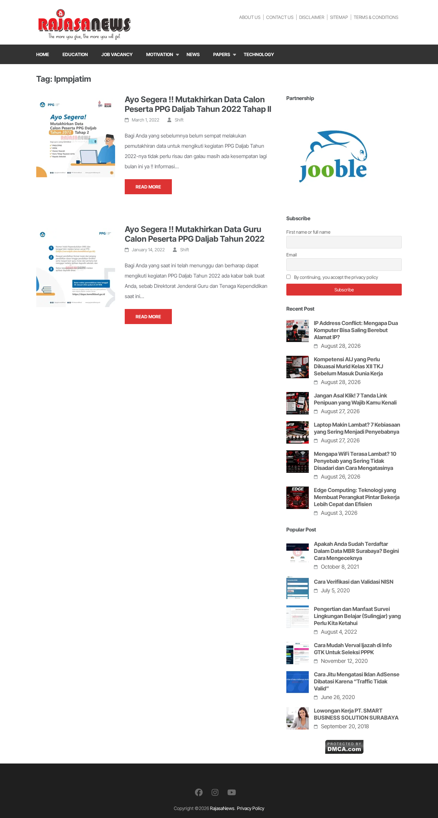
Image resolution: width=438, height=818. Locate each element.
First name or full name (308, 232)
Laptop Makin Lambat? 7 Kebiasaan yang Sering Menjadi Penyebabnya (357, 428)
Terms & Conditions (376, 17)
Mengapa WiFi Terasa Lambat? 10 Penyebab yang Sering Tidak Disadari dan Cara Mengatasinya (355, 461)
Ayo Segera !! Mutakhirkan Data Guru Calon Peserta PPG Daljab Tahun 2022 (195, 234)
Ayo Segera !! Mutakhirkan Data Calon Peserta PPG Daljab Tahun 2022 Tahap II (198, 104)
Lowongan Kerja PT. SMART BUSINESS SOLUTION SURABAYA (356, 714)
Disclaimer (311, 17)
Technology (259, 54)
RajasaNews (222, 808)
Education (75, 54)
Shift (179, 119)
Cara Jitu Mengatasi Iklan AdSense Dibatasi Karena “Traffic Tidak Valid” (357, 681)
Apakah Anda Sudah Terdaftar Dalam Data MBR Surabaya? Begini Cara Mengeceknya (356, 551)
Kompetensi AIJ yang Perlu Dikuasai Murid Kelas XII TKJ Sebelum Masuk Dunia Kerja (348, 366)
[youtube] (231, 792)
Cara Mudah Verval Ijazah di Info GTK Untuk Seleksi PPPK (353, 648)
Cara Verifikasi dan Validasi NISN (353, 582)
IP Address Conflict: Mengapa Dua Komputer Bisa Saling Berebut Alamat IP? (356, 330)
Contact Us (279, 17)
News (193, 54)
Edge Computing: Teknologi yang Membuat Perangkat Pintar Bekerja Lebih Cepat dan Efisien (357, 497)
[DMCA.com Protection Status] (344, 744)
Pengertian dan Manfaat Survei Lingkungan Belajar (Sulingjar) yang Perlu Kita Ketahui (357, 616)
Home (42, 54)
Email (291, 254)
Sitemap (339, 17)
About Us (249, 17)
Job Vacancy (117, 54)
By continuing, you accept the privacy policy (335, 277)
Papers (221, 54)
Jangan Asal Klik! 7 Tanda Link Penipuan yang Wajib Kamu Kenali (355, 399)
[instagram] (215, 792)
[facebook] (199, 792)
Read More (148, 186)
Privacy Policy (250, 808)
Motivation (159, 54)
